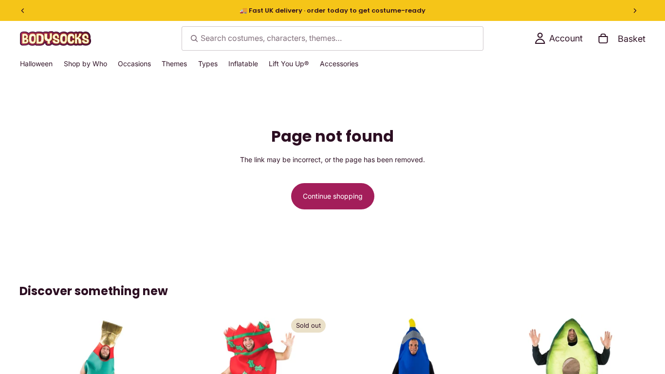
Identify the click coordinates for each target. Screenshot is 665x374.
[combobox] (332, 38)
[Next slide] (635, 10)
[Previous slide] (23, 10)
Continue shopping (333, 196)
